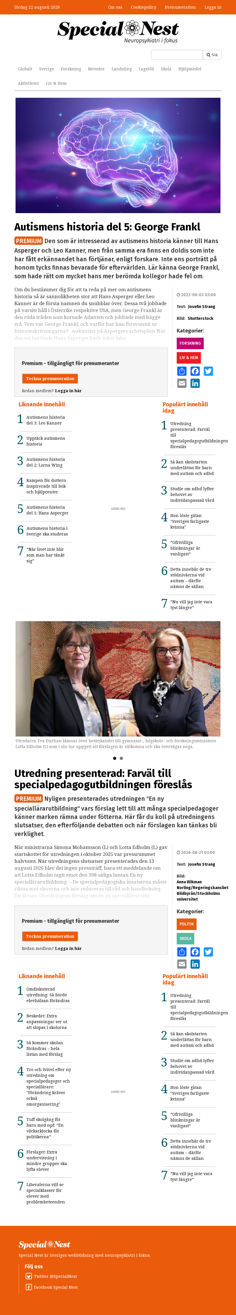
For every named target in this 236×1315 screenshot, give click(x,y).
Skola (166, 69)
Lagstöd (146, 69)
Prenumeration (180, 7)
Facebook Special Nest (56, 1287)
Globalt (25, 69)
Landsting (122, 69)
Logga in (213, 7)
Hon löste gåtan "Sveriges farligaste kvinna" (189, 521)
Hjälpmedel (189, 69)
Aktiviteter (28, 83)
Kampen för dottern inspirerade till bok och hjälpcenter (46, 486)
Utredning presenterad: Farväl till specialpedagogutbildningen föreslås (103, 779)
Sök (215, 55)
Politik (187, 924)
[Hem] (118, 31)
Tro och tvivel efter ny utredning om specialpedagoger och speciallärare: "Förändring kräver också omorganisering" (48, 1087)
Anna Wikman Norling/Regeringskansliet (202, 885)
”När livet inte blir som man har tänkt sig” (45, 555)
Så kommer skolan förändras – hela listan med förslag (44, 1048)
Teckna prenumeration (50, 378)
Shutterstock (200, 318)
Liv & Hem (56, 83)
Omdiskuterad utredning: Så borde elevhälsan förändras (48, 995)
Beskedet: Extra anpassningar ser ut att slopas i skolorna (46, 1022)
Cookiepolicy (143, 7)
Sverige (46, 69)
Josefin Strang (201, 306)
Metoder (96, 69)
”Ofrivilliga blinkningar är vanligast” (185, 548)
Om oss (115, 7)
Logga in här (68, 390)
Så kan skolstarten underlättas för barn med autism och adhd (192, 468)
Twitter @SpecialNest (55, 1276)
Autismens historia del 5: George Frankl (107, 227)
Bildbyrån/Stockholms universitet (198, 896)
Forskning (71, 69)
